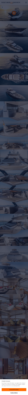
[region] (14, 387)
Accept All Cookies (14, 389)
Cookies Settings (14, 392)
